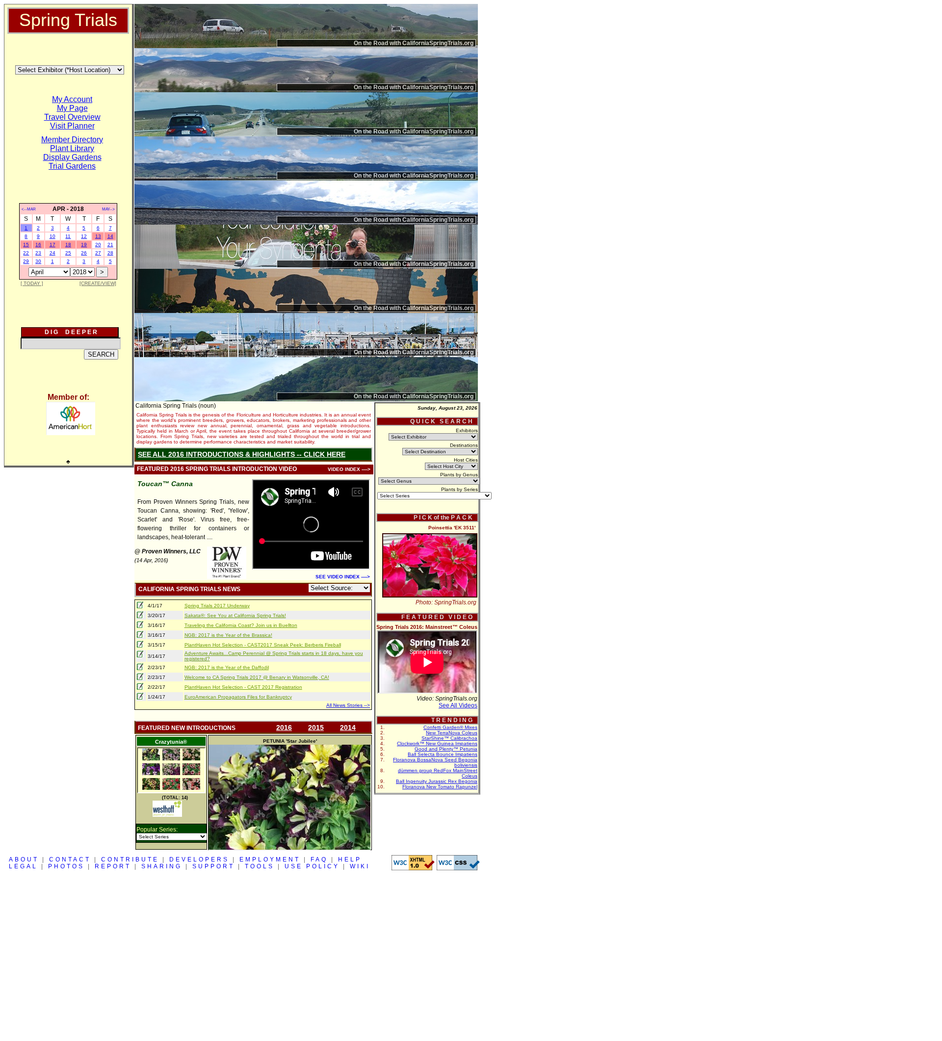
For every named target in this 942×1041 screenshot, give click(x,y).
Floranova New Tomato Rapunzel (439, 786)
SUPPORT (213, 866)
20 (98, 244)
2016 (284, 727)
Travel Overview (72, 117)
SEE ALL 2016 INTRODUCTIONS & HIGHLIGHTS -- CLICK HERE (241, 454)
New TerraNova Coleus (451, 732)
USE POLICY (312, 866)
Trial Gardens (72, 166)
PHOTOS (66, 866)
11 (68, 236)
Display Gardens (72, 157)
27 (98, 253)
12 (84, 236)
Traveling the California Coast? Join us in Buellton (240, 625)
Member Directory (72, 139)
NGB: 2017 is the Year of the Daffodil (226, 667)
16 (38, 244)
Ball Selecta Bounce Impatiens (442, 754)
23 (38, 253)
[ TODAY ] (32, 283)
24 (52, 253)
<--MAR (29, 209)
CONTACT (70, 859)
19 (84, 244)
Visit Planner (72, 126)
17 (52, 244)
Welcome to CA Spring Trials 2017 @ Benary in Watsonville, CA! (256, 677)
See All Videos (458, 705)
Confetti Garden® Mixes (450, 727)
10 (52, 236)
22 (26, 253)
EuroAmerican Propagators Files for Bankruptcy (238, 697)
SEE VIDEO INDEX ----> (342, 576)
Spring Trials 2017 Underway (217, 605)
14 (110, 236)
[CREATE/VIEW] (97, 283)
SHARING (161, 866)
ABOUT (24, 859)
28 (110, 253)
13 (98, 236)
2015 (316, 727)
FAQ (319, 859)
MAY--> (108, 209)
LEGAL (23, 866)
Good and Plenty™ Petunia (446, 749)
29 (26, 261)
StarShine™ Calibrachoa (449, 738)
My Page (72, 108)
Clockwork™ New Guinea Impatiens (437, 743)
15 (26, 244)
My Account (72, 99)
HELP (350, 859)
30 (38, 261)
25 (68, 253)
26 (84, 253)
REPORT (113, 866)
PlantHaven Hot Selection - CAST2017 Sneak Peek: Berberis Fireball (262, 645)
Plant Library (72, 148)
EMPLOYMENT (269, 859)
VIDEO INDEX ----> (349, 469)
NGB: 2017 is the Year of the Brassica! (228, 635)
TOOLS (259, 866)
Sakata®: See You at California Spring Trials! (235, 615)
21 (110, 244)
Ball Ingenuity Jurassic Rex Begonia (436, 781)
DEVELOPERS (199, 859)
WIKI (360, 866)
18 (68, 244)
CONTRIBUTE (130, 859)
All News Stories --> (348, 705)
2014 (348, 727)
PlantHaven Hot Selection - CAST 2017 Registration (243, 687)
